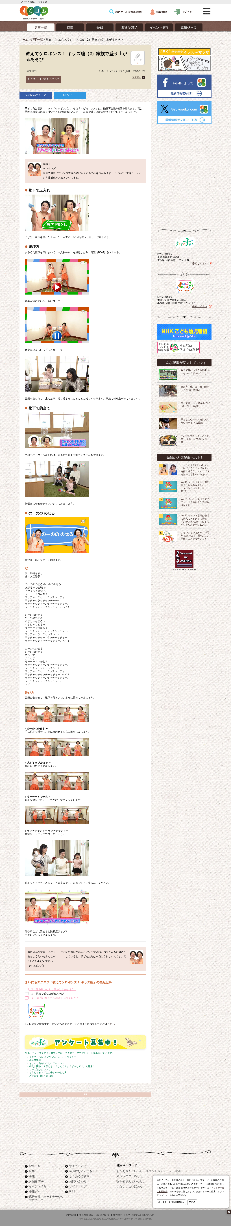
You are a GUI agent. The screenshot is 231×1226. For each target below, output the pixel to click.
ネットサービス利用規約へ (171, 1202)
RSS (72, 1191)
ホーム (23, 39)
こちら (111, 1023)
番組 (32, 1176)
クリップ (138, 60)
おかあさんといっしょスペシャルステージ (144, 1171)
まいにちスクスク (49, 78)
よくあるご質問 (79, 1176)
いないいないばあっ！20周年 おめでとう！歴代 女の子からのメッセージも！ (195, 535)
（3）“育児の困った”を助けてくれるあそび (53, 997)
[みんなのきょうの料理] (178, 352)
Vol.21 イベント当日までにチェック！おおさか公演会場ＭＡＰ (195, 502)
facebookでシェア (35, 94)
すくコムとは (78, 1166)
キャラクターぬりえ (130, 1176)
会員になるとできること (85, 1171)
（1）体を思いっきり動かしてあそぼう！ (52, 989)
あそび (31, 78)
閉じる (192, 1202)
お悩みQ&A (36, 1181)
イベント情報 (37, 1186)
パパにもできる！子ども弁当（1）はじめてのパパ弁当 (195, 439)
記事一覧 (37, 39)
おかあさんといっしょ (131, 1181)
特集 (32, 1171)
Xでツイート (70, 94)
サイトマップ (78, 1186)
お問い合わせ (78, 1181)
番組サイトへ (199, 263)
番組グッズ (36, 1191)
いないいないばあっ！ (131, 1186)
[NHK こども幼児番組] (184, 339)
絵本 (178, 1171)
